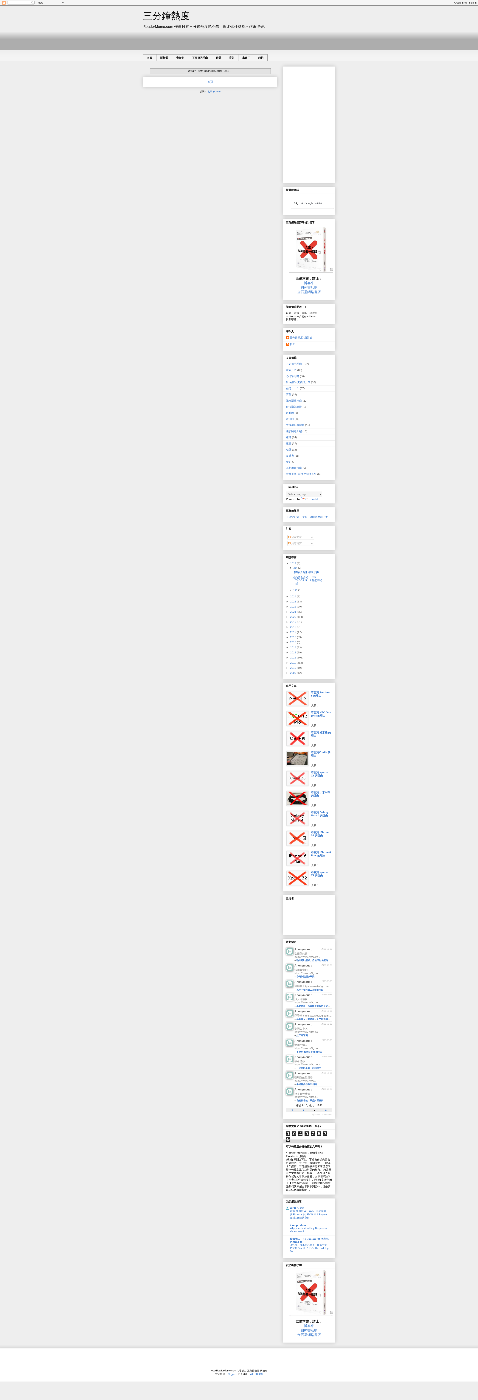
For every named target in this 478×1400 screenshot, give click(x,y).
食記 (288, 461)
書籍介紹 (291, 370)
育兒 (231, 57)
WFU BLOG (297, 1208)
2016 (293, 637)
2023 (293, 601)
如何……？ (292, 388)
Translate (313, 499)
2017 (293, 632)
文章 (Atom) (214, 91)
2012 (293, 657)
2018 (293, 626)
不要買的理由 (200, 57)
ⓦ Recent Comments (322, 1114)
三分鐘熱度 (166, 16)
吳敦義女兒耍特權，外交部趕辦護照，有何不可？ (321, 1019)
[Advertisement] (211, 39)
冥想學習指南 (294, 467)
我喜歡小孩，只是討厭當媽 (310, 1100)
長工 (292, 344)
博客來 (309, 283)
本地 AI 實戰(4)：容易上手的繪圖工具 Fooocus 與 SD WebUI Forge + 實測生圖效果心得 (309, 1214)
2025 (293, 563)
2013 (293, 652)
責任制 (180, 57)
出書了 (246, 57)
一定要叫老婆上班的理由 (309, 1068)
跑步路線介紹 (294, 431)
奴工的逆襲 (302, 1035)
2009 (293, 672)
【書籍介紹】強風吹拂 (306, 572)
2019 (293, 621)
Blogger (231, 1374)
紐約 (260, 57)
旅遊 (288, 437)
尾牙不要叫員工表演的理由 (310, 990)
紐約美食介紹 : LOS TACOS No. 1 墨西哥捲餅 (307, 580)
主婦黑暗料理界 (295, 425)
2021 (293, 611)
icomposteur (298, 1225)
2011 (293, 662)
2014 (293, 647)
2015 (293, 642)
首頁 (149, 57)
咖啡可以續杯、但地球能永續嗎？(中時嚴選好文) (321, 960)
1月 (295, 589)
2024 (293, 596)
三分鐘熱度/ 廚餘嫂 (301, 337)
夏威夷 (290, 455)
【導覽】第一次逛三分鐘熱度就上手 (307, 516)
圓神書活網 (309, 287)
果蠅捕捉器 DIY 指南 (307, 1084)
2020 (293, 616)
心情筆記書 (292, 376)
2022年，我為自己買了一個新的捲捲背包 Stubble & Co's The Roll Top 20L (309, 1248)
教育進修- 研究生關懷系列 (301, 474)
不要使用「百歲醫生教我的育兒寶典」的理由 (319, 1006)
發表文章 (296, 537)
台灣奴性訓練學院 (305, 976)
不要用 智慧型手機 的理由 (309, 1052)
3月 (295, 567)
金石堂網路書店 (309, 292)
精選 (218, 57)
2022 (293, 606)
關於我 (164, 57)
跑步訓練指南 (294, 400)
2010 (293, 667)
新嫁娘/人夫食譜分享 (298, 382)
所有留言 (296, 543)
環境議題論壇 (294, 406)
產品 (288, 443)
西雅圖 (290, 412)
